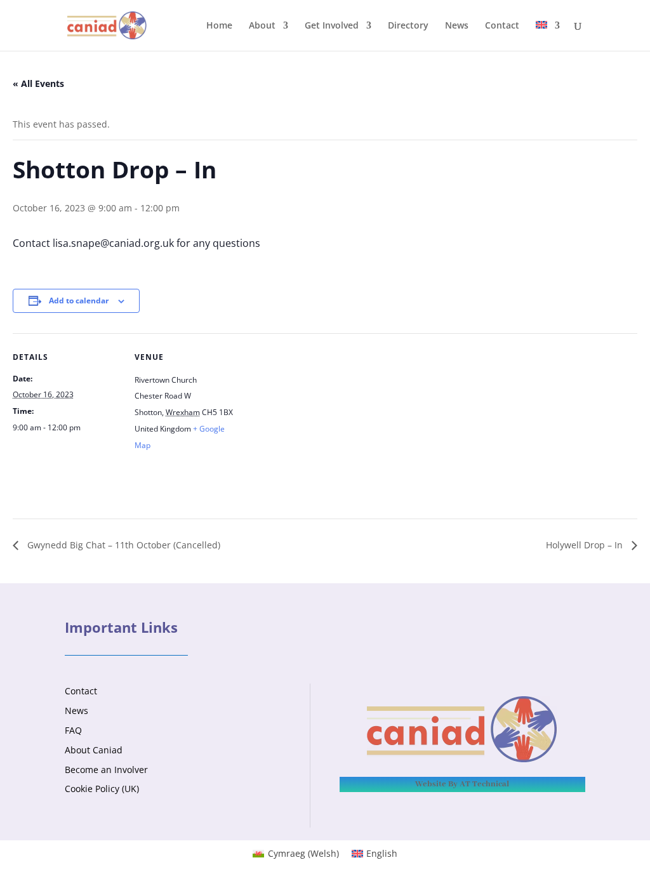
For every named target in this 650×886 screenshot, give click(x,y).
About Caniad (94, 750)
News (456, 26)
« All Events (38, 83)
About (262, 26)
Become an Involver (106, 770)
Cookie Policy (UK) (102, 789)
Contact (502, 26)
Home (219, 26)
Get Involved (332, 26)
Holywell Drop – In (585, 545)
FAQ (73, 730)
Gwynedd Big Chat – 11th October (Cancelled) (122, 545)
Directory (408, 26)
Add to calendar (79, 300)
